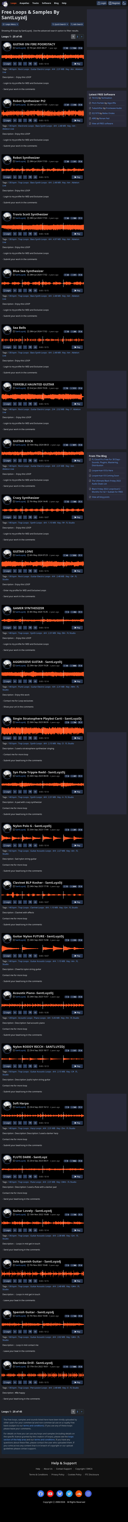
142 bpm (12, 850)
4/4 (53, 69)
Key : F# (60, 522)
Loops (13, 3)
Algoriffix (111, 103)
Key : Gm (70, 466)
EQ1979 (95, 113)
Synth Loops (36, 522)
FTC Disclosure (92, 1474)
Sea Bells (19, 328)
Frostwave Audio (114, 108)
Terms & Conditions (38, 1474)
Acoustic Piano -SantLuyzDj (33, 993)
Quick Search (60, 24)
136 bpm (12, 1235)
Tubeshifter (97, 108)
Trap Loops (23, 182)
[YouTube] (50, 1493)
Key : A (60, 797)
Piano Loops (40, 1018)
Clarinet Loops (37, 907)
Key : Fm (65, 1018)
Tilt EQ (95, 98)
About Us (48, 1468)
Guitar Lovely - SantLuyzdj (32, 1211)
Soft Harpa (21, 1103)
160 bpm (12, 1337)
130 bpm (12, 125)
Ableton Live (8, 128)
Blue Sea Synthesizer (28, 271)
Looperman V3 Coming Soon (105, 475)
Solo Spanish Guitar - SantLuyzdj (37, 1261)
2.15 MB (52, 743)
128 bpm (12, 1018)
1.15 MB (52, 522)
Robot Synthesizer (26, 157)
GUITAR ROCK (23, 441)
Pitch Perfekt (98, 103)
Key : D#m (61, 1182)
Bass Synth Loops (44, 125)
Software (46, 3)
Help (64, 3)
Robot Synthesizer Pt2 (29, 101)
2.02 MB (61, 1337)
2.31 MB (60, 69)
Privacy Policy (58, 1474)
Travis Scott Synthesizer (30, 214)
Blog (56, 3)
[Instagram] (88, 1493)
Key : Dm (61, 1128)
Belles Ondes (108, 113)
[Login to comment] (30, 64)
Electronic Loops (26, 125)
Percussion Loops (38, 1387)
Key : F (69, 409)
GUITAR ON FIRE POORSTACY (34, 44)
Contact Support (64, 1468)
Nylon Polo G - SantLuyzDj (32, 826)
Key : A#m (70, 686)
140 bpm (12, 69)
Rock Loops (23, 69)
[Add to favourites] (25, 64)
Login (8, 64)
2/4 (53, 409)
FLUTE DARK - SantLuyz (30, 1157)
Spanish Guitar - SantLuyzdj (33, 1312)
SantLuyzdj (20, 48)
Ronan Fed (104, 118)
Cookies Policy (74, 1474)
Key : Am (70, 69)
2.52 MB (60, 409)
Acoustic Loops (25, 1018)
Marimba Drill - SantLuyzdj (33, 1363)
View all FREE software (102, 123)
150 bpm (12, 743)
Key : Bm (61, 633)
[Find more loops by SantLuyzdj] (15, 64)
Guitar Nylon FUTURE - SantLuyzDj (38, 936)
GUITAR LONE (23, 551)
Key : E (65, 1387)
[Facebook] (40, 1493)
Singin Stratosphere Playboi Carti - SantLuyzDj (47, 718)
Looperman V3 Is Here (102, 470)
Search (78, 24)
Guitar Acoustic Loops (40, 850)
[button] (124, 3)
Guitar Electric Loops (40, 69)
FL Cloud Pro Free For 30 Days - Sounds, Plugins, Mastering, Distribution (106, 462)
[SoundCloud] (78, 1493)
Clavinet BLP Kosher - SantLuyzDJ (37, 882)
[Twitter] (69, 1493)
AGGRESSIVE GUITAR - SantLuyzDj (37, 662)
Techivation (106, 98)
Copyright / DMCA (83, 1468)
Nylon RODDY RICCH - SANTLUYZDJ (39, 1047)
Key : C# (70, 1071)
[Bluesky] (59, 1493)
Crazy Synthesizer (26, 498)
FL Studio (70, 522)
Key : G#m (71, 1286)
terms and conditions (33, 1425)
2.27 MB (61, 850)
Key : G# (69, 576)
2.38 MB (61, 1235)
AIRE (94, 118)
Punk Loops (23, 686)
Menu (11, 24)
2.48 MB (62, 125)
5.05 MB (56, 1018)
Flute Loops (35, 1182)
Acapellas (24, 3)
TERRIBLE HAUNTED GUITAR (33, 384)
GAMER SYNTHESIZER (28, 608)
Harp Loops (35, 1128)
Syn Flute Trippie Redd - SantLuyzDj (39, 772)
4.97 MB (57, 239)
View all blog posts (101, 497)
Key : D (60, 743)
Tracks (35, 3)
